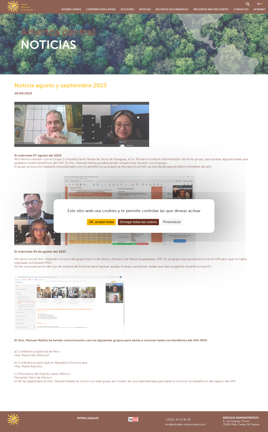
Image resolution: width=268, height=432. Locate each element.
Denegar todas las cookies (138, 222)
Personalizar (172, 222)
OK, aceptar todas (101, 222)
